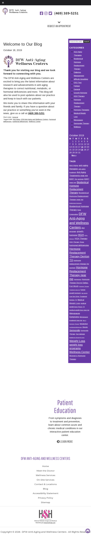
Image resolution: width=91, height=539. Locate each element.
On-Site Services (45, 480)
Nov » (74, 155)
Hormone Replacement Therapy (79, 103)
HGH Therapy (79, 96)
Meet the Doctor (46, 470)
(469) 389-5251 (66, 13)
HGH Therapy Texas (76, 242)
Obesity (85, 327)
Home (45, 466)
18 (82, 147)
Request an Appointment (59, 26)
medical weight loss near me (79, 310)
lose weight (84, 293)
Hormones (77, 279)
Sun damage (80, 334)
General (15, 117)
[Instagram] (46, 13)
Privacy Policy (45, 498)
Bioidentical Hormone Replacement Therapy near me (79, 196)
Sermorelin (74, 330)
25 (82, 150)
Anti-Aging (16, 119)
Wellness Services (45, 475)
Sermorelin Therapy (81, 123)
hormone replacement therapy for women (79, 264)
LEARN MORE (66, 441)
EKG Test (78, 83)
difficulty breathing (81, 79)
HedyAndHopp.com (49, 523)
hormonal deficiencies (79, 245)
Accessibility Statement (45, 493)
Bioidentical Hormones (75, 203)
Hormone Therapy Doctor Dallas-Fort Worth (79, 282)
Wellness (77, 127)
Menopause (78, 120)
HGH (81, 234)
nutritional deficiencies (20, 121)
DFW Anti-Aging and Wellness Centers (34, 119)
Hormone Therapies (81, 110)
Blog (45, 489)
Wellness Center (35, 121)
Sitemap (45, 502)
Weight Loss (77, 341)
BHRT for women (76, 179)
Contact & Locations (45, 484)
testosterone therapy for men (76, 337)
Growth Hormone (80, 93)
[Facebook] (42, 13)
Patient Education (65, 406)
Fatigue (77, 86)
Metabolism (84, 324)
